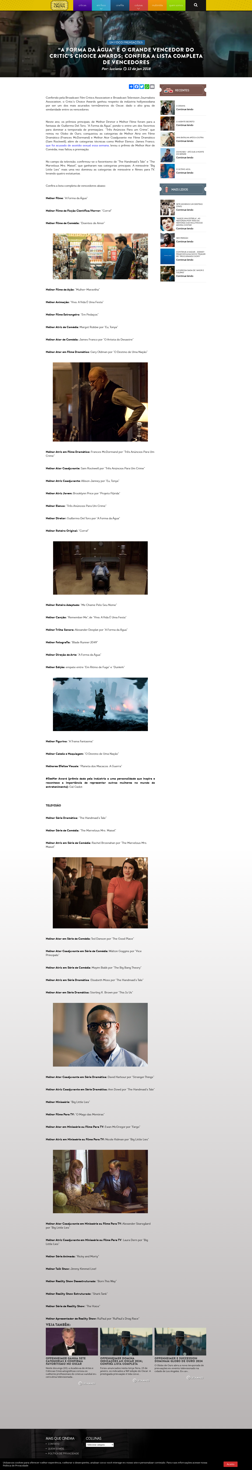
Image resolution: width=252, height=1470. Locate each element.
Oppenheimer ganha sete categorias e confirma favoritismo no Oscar (66, 1361)
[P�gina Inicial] (59, 5)
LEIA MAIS (89, 1383)
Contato (53, 1444)
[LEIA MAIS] (72, 1341)
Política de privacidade (63, 1453)
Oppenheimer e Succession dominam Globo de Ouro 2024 (179, 1359)
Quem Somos (56, 1449)
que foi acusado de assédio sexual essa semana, (78, 145)
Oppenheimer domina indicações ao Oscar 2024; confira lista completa (121, 1361)
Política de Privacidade (15, 1465)
